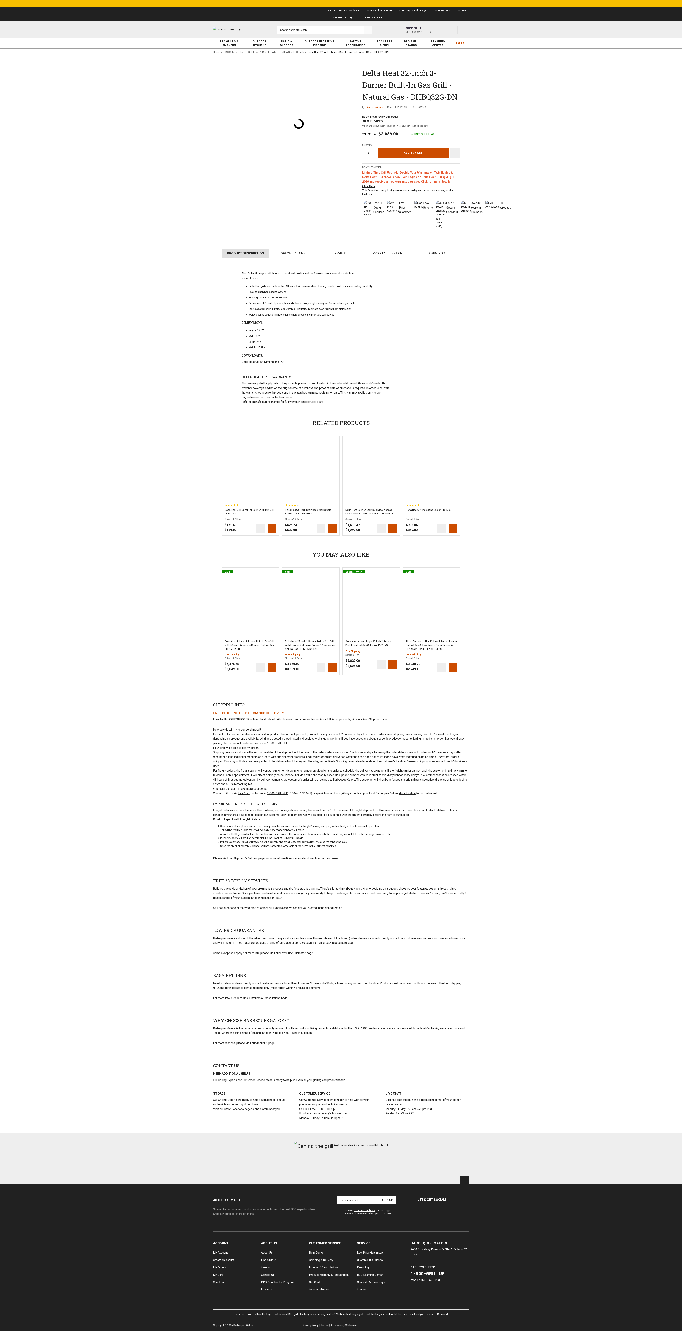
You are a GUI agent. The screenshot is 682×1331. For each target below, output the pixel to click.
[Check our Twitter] (432, 1212)
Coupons (362, 1289)
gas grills (359, 1314)
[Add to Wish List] (274, 440)
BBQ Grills (229, 52)
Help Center (316, 1252)
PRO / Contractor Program (277, 1282)
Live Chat (243, 793)
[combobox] (324, 30)
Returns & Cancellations (265, 998)
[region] (232, 505)
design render (221, 897)
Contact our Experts (270, 908)
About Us (262, 1043)
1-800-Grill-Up (326, 1109)
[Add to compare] (260, 528)
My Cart (218, 1274)
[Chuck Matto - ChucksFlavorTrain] (319, 1164)
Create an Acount (223, 1260)
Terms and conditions (364, 1210)
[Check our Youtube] (442, 1212)
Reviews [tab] (341, 253)
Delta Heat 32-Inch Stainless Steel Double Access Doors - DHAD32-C (308, 511)
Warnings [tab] (436, 253)
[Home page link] (234, 29)
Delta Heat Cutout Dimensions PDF (263, 361)
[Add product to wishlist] (455, 153)
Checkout (219, 1282)
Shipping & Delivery (245, 858)
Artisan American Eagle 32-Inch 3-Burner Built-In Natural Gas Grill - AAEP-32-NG (368, 643)
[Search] (368, 30)
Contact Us (268, 1274)
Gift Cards (315, 1282)
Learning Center (438, 43)
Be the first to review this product (380, 116)
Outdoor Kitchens (259, 43)
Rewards (266, 1289)
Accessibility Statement (344, 1325)
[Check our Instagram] (452, 1212)
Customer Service (325, 1243)
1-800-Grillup (428, 1273)
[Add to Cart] (272, 528)
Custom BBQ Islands (370, 1260)
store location (407, 793)
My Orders (219, 1267)
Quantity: (367, 145)
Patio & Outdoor (286, 43)
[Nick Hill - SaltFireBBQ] (276, 1164)
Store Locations (234, 1109)
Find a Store (268, 1260)
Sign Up (387, 1200)
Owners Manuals (319, 1289)
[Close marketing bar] (464, 3)
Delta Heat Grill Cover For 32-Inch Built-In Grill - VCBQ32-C (250, 511)
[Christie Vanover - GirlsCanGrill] (233, 1164)
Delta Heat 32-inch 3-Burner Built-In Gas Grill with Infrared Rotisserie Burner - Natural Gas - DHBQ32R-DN (250, 645)
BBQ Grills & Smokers (229, 43)
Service (363, 1243)
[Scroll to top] (464, 1180)
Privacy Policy (310, 1325)
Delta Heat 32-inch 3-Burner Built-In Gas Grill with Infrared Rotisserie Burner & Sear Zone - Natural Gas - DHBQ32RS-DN (310, 645)
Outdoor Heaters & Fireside (320, 43)
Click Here (368, 186)
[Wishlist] (451, 30)
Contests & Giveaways (371, 1282)
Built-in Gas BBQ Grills (292, 52)
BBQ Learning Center (370, 1274)
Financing (363, 1267)
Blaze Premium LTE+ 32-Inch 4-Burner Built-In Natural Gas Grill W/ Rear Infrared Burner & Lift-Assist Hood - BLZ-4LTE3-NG (431, 645)
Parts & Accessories (356, 43)
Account (221, 1243)
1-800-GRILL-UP (277, 793)
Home (216, 52)
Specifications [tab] (293, 253)
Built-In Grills (269, 52)
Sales (460, 43)
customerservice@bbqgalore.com (328, 1113)
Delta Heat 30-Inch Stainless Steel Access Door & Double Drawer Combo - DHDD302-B (369, 511)
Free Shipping (371, 719)
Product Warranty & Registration (329, 1274)
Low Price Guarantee (293, 953)
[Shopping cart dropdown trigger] (464, 30)
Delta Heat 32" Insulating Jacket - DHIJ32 (428, 509)
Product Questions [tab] (389, 253)
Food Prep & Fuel (385, 43)
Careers (266, 1267)
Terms (324, 1325)
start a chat (395, 1104)
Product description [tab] (245, 253)
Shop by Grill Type (248, 52)
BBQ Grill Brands (411, 43)
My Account (220, 1252)
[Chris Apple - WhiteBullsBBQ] (448, 1164)
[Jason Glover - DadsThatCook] (405, 1164)
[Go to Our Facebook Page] (422, 1212)
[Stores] (426, 30)
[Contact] (439, 30)
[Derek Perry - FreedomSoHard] (362, 1164)
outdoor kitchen (393, 1314)
